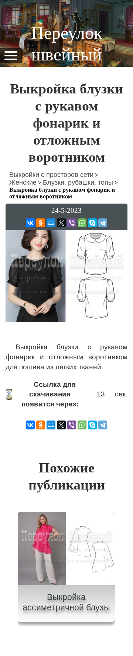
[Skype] (92, 222)
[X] (61, 222)
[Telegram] (102, 222)
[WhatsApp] (82, 222)
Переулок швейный (66, 43)
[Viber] (71, 222)
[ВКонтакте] (30, 222)
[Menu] (10, 55)
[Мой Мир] (51, 222)
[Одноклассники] (40, 222)
